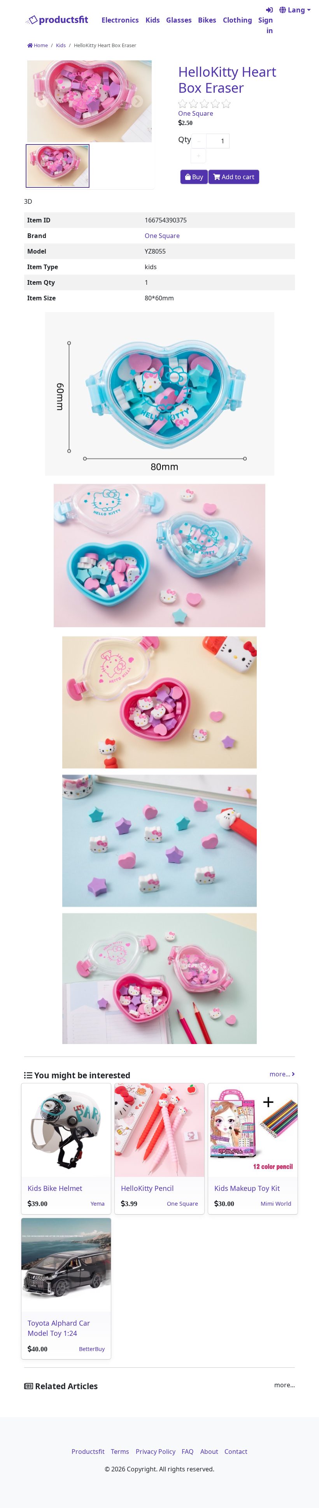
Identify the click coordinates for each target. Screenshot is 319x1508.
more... (281, 1074)
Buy (197, 177)
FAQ (188, 1451)
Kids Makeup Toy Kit (247, 1188)
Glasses (179, 20)
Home (40, 45)
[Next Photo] (135, 101)
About (209, 1451)
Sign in (265, 25)
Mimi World (276, 1203)
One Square (195, 113)
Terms (120, 1451)
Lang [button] (295, 9)
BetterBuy (92, 1349)
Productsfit (88, 1451)
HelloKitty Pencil (147, 1188)
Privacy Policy (155, 1451)
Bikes (207, 20)
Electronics (120, 20)
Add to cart (237, 177)
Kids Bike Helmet (55, 1188)
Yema (98, 1203)
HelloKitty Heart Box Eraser (227, 79)
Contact (235, 1451)
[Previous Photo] (44, 101)
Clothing (237, 20)
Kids (152, 20)
